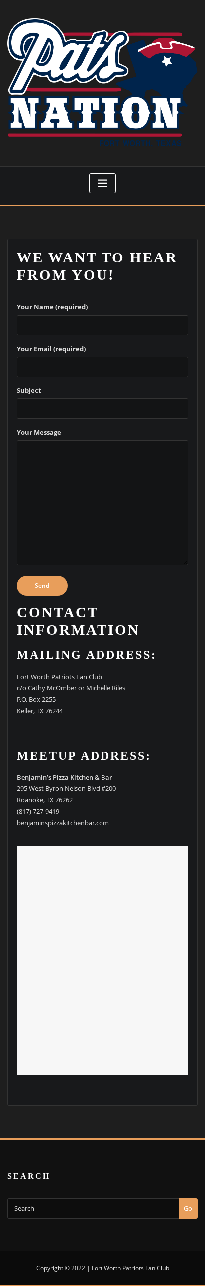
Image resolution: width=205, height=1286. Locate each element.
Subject (29, 390)
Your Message (39, 432)
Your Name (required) (52, 306)
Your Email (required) (51, 348)
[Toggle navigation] (102, 183)
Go (188, 1208)
